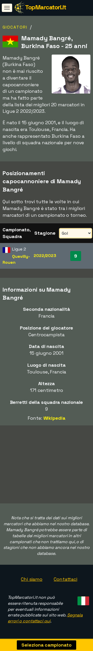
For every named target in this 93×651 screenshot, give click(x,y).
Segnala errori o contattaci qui (45, 618)
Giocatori (15, 27)
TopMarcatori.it (45, 7)
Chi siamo (31, 579)
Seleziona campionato (46, 645)
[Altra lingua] (82, 599)
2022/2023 (45, 255)
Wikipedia (54, 418)
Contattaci (65, 579)
